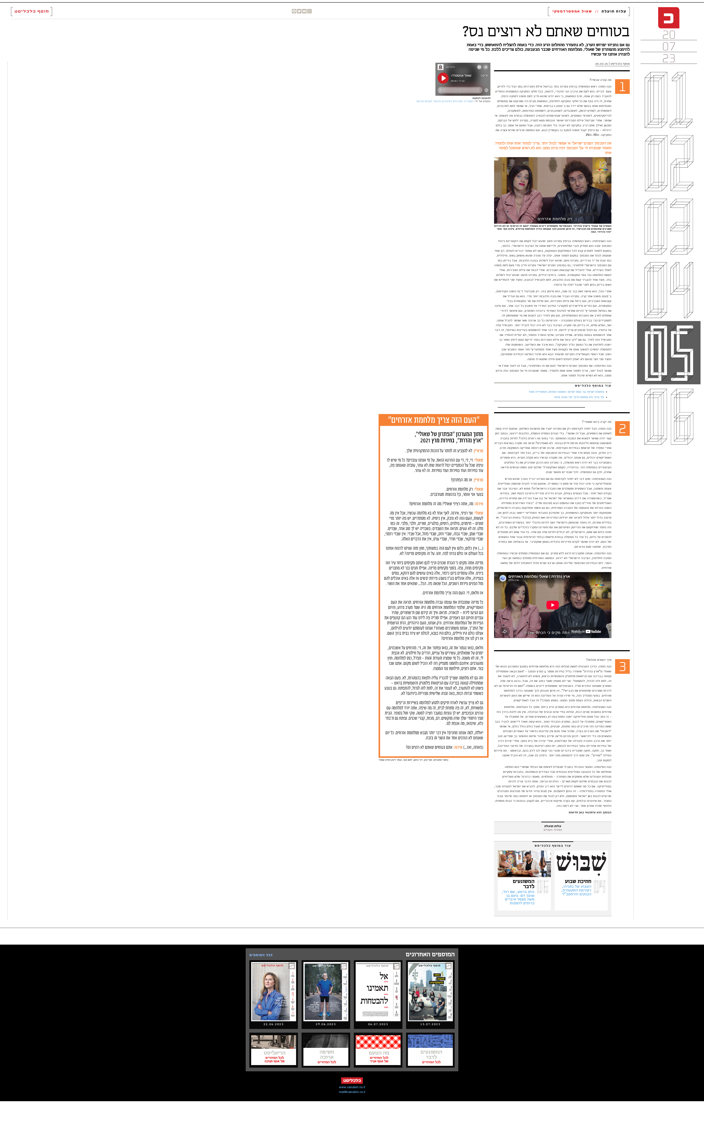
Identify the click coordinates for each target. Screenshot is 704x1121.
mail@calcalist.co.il (352, 1092)
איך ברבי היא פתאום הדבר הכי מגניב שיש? (579, 397)
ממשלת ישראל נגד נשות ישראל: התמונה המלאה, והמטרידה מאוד (566, 392)
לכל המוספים (261, 955)
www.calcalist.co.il (352, 1087)
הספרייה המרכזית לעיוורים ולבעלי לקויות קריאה (445, 101)
